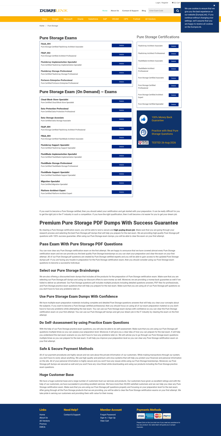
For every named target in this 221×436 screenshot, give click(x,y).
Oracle (80, 19)
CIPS (126, 19)
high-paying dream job (124, 230)
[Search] (177, 10)
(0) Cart (176, 3)
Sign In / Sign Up (107, 418)
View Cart (104, 421)
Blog (144, 11)
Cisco (44, 19)
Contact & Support (130, 11)
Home (104, 11)
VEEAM (115, 19)
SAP (105, 19)
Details (121, 45)
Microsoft (68, 19)
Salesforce (93, 19)
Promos (43, 424)
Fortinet (136, 19)
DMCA (42, 427)
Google (55, 19)
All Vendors (150, 19)
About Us (115, 11)
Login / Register (162, 2)
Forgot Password (108, 414)
